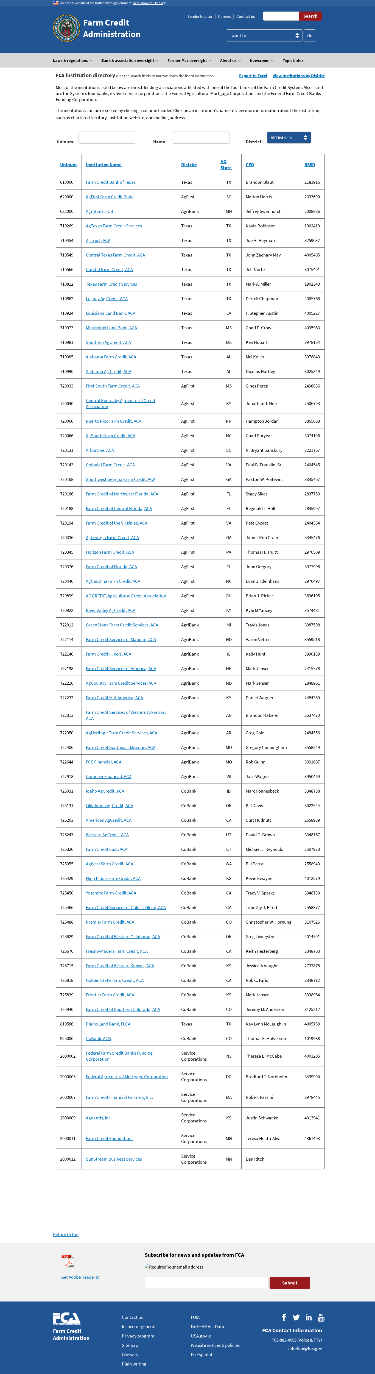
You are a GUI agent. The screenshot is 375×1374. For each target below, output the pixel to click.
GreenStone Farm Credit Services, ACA (122, 625)
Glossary (130, 1354)
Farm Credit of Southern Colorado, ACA (123, 1009)
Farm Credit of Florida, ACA (111, 567)
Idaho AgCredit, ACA (105, 791)
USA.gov (199, 1336)
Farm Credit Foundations (109, 1138)
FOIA (195, 1317)
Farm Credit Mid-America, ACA (114, 698)
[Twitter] (296, 1317)
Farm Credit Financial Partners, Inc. (119, 1097)
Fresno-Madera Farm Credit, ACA (117, 951)
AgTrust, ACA (98, 240)
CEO (250, 164)
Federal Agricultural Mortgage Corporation (127, 1077)
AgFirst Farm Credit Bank (109, 197)
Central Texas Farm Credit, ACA (115, 255)
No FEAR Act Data (207, 1326)
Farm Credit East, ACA (106, 849)
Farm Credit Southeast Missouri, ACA (120, 747)
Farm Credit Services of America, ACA (121, 668)
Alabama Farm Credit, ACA (111, 357)
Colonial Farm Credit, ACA (110, 465)
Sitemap (130, 1345)
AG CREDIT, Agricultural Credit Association (126, 596)
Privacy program (138, 1336)
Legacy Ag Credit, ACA (107, 299)
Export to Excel (253, 75)
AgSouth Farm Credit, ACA (110, 436)
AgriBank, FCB (99, 211)
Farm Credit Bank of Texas (111, 182)
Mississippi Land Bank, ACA (111, 328)
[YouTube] (321, 1317)
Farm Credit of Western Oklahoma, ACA (123, 936)
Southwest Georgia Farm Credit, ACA (120, 479)
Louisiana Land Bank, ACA (110, 313)
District (254, 142)
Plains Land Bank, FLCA (108, 1024)
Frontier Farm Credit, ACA (110, 995)
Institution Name (104, 164)
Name (159, 142)
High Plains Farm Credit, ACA (113, 878)
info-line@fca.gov (305, 1348)
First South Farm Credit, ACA (113, 386)
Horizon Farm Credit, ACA (110, 552)
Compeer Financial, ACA (108, 776)
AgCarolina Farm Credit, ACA (113, 581)
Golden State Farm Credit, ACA (115, 980)
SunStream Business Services (114, 1159)
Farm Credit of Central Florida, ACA (119, 508)
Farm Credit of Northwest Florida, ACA (122, 494)
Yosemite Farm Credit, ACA (111, 893)
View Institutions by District (299, 75)
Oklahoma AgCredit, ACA (109, 805)
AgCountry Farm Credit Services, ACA (121, 683)
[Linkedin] (309, 1317)
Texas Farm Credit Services (111, 284)
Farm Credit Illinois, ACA (108, 654)
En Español (201, 1354)
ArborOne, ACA (100, 450)
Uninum (68, 164)
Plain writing (134, 1364)
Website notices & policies (215, 1345)
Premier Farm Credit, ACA (110, 922)
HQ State (226, 164)
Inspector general (138, 1326)
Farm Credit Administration (112, 28)
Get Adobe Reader (78, 1277)
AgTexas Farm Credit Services (114, 226)
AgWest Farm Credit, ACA (109, 864)
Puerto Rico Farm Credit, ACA (113, 421)
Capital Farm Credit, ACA (109, 269)
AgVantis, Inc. (99, 1118)
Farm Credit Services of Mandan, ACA (121, 639)
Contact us (245, 16)
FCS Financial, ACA (103, 762)
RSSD (309, 164)
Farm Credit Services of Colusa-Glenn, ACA (126, 907)
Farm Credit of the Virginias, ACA (116, 523)
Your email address (184, 1267)
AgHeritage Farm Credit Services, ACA (121, 733)
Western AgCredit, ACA (107, 835)
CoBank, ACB (98, 1038)
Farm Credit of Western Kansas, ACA (120, 966)
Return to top (66, 1234)
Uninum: (65, 142)
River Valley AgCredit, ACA (110, 610)
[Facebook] (284, 1317)
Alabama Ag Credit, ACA (108, 371)
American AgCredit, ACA (108, 820)
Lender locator (200, 16)
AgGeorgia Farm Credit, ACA (112, 537)
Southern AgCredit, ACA (108, 342)
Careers (224, 16)
